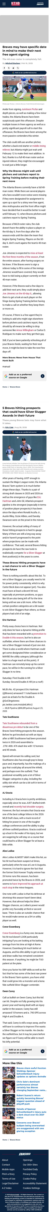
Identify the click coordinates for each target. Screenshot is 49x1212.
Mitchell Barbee (12, 63)
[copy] (18, 68)
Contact (6, 1164)
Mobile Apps (8, 1169)
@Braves (7, 693)
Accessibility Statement (35, 1183)
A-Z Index (7, 1188)
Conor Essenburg (11, 933)
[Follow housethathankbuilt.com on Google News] (42, 376)
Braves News (15, 387)
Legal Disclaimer (10, 1183)
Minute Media (14, 1194)
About (5, 1160)
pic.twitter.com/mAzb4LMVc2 (18, 704)
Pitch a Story (8, 1174)
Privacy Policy (30, 1174)
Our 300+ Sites (30, 1164)
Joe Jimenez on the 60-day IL (17, 293)
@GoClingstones (11, 700)
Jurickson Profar (30, 109)
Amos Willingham (25, 330)
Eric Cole (9, 427)
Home (5, 387)
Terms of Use (8, 1178)
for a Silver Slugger (33, 552)
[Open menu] (4, 3)
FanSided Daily (30, 1169)
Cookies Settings (31, 1188)
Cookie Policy (29, 1178)
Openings (27, 1160)
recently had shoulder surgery (28, 806)
